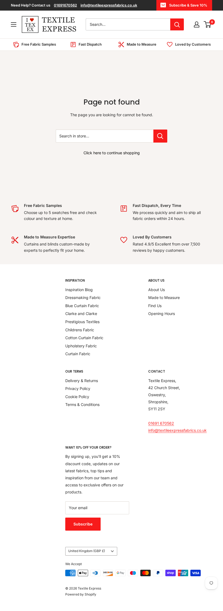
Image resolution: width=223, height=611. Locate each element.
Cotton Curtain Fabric (84, 337)
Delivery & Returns (81, 380)
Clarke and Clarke (81, 313)
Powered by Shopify (80, 594)
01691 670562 (161, 423)
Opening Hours (161, 313)
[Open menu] (13, 24)
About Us (156, 289)
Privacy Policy (77, 388)
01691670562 (65, 5)
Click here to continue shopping (111, 152)
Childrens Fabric (79, 329)
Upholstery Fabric (81, 346)
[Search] (177, 24)
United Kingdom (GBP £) (86, 551)
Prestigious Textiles (82, 321)
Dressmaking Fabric (83, 297)
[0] (207, 24)
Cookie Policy (77, 396)
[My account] (196, 24)
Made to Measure (164, 297)
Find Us (155, 305)
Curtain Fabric (77, 353)
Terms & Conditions (82, 404)
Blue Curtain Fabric (82, 305)
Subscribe (82, 524)
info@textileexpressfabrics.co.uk (108, 5)
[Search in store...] (160, 136)
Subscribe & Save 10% (188, 5)
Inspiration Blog (79, 289)
